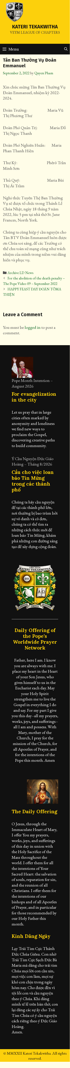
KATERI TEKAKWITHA (35, 27)
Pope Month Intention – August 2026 (32, 383)
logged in (33, 327)
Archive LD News (20, 272)
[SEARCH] (66, 49)
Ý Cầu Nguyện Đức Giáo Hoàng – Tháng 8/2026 (33, 461)
